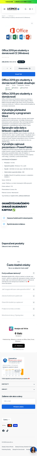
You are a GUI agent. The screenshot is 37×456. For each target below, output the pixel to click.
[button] (4, 9)
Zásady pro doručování (18, 449)
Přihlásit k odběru (18, 406)
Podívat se (20, 345)
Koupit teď (18, 74)
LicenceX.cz (9, 442)
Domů (3, 16)
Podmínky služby (6, 449)
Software (11, 16)
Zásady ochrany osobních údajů (23, 446)
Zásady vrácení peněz (7, 446)
